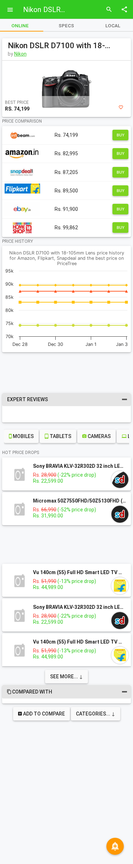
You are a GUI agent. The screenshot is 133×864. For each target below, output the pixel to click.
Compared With (69, 692)
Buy (120, 135)
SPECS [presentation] (66, 25)
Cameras (99, 436)
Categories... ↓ (95, 714)
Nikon (20, 54)
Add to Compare (43, 714)
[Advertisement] (66, 371)
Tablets (60, 436)
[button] (10, 9)
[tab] (66, 25)
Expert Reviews (65, 399)
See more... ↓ (66, 676)
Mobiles (23, 436)
